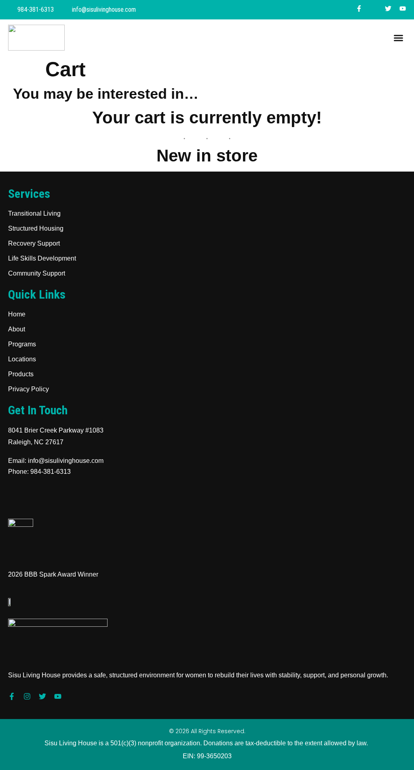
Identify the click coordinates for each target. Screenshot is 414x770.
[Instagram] (27, 696)
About (16, 329)
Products (21, 374)
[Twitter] (42, 696)
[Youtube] (57, 696)
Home (16, 314)
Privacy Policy (28, 389)
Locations (22, 359)
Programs (22, 344)
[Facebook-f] (11, 696)
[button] (398, 37)
